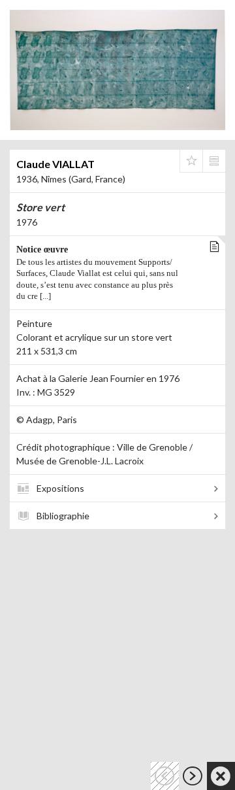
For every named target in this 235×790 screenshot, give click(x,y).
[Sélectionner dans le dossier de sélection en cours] (191, 161)
